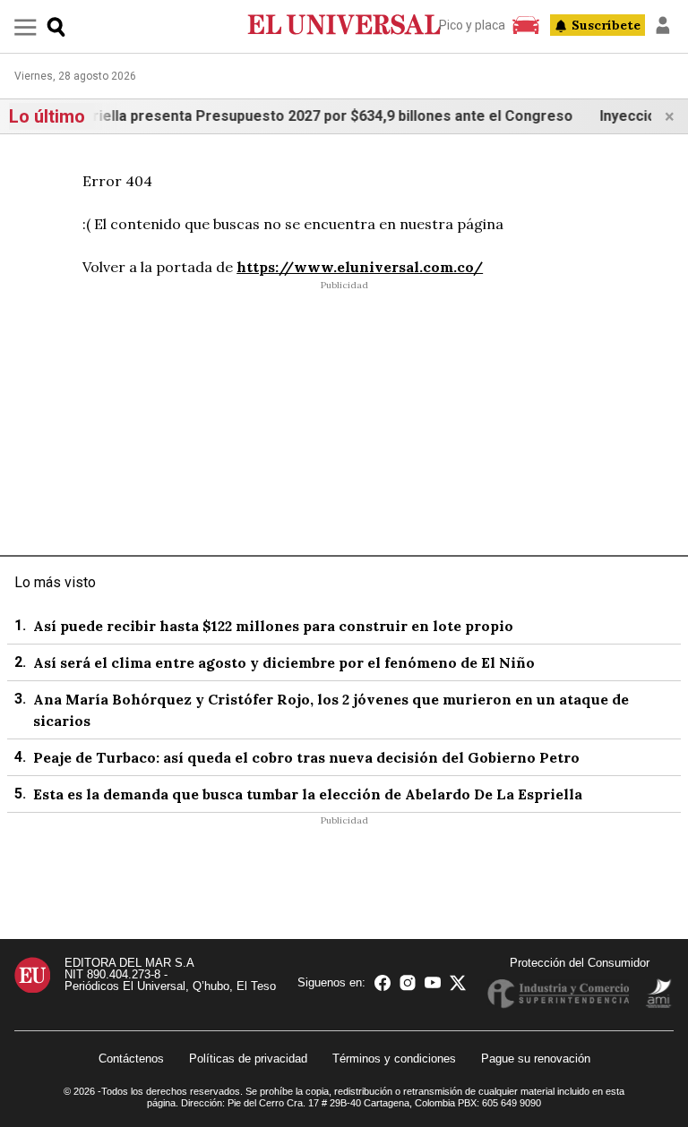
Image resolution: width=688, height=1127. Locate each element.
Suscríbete (606, 25)
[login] (663, 25)
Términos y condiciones (394, 1058)
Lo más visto (55, 582)
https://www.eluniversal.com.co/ (359, 267)
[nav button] (25, 26)
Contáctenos (131, 1058)
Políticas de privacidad (248, 1058)
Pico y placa (472, 25)
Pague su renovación (535, 1058)
